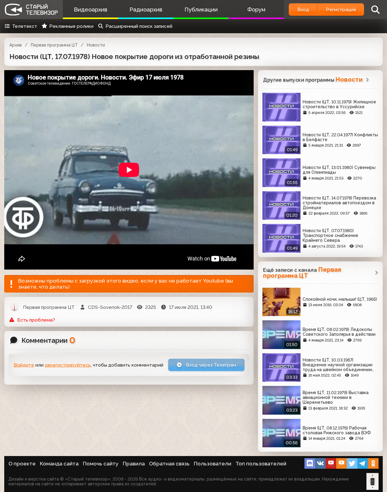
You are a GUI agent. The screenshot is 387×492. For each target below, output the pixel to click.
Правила (134, 464)
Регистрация (341, 9)
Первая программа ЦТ (54, 45)
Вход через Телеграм (210, 365)
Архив (15, 45)
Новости (96, 45)
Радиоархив (145, 9)
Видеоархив (90, 9)
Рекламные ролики (71, 26)
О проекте (22, 464)
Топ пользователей (261, 464)
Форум (256, 9)
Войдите (24, 365)
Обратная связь (169, 464)
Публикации (201, 9)
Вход (303, 9)
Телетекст (24, 26)
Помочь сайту (101, 464)
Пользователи (212, 464)
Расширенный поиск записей (139, 26)
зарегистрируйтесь (68, 365)
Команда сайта (59, 464)
